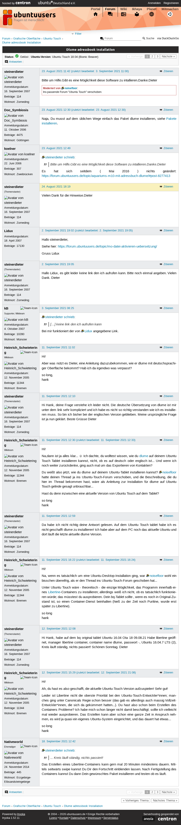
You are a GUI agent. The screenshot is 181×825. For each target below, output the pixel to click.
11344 (20, 383)
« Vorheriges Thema (136, 800)
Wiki (123, 9)
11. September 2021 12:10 (58, 396)
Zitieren (168, 71)
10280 (20, 334)
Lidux (8, 231)
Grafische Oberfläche (26, 38)
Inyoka (21, 814)
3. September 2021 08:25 (58, 308)
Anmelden (154, 3)
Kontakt (63, 818)
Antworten (15, 62)
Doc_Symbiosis (16, 110)
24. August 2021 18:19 (56, 186)
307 (19, 169)
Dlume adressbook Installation (21, 42)
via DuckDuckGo (168, 38)
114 (19, 96)
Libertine (54, 592)
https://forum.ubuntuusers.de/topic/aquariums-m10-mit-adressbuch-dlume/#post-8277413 (106, 176)
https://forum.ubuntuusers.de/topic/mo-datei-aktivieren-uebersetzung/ (107, 247)
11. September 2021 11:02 (58, 347)
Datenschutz (78, 818)
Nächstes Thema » (165, 800)
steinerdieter (14, 71)
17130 (20, 246)
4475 (20, 135)
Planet (151, 9)
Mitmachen (170, 9)
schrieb (69, 157)
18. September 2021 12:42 (58, 741)
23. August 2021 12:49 (56, 148)
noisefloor (71, 88)
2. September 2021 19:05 (58, 264)
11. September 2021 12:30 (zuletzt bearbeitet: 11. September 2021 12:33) (88, 440)
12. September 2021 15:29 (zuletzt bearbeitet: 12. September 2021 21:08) (89, 672)
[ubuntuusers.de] (29, 19)
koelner (10, 148)
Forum (110, 9)
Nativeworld (13, 742)
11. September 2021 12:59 (58, 516)
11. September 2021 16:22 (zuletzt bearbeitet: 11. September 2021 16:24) (88, 560)
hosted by (9, 3)
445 (19, 772)
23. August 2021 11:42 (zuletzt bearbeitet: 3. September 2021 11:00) (85, 71)
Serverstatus (110, 818)
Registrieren (171, 3)
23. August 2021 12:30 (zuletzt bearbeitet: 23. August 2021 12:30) (84, 110)
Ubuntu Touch (52, 38)
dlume (143, 456)
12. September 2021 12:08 (58, 628)
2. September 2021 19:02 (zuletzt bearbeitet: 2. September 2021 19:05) (87, 230)
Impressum (94, 818)
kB (6, 308)
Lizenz (53, 818)
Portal (95, 9)
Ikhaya (137, 9)
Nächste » (168, 56)
